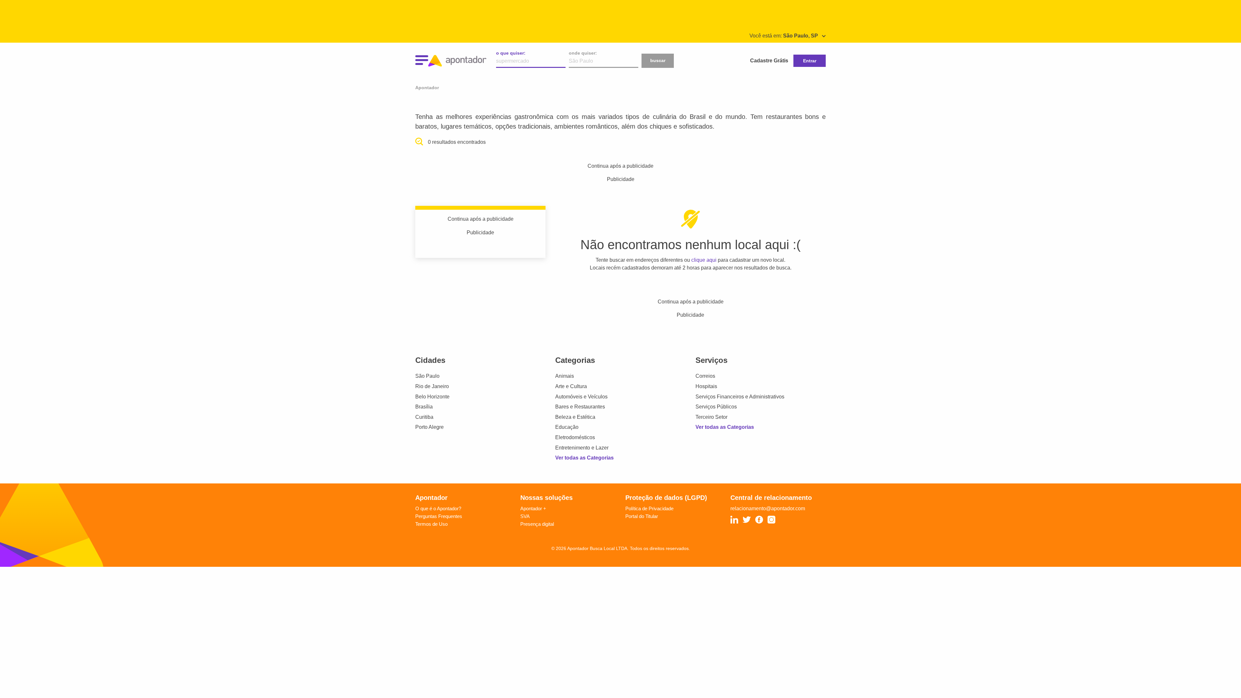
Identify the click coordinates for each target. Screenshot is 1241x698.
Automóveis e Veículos (581, 396)
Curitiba (424, 417)
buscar (657, 60)
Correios (705, 376)
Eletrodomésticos (575, 437)
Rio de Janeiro (432, 386)
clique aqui (703, 260)
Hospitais (706, 386)
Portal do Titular (641, 516)
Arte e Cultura (571, 386)
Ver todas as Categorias (584, 457)
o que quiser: (510, 53)
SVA (525, 516)
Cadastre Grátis (769, 60)
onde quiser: (583, 53)
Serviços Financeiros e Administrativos (739, 396)
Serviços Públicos (716, 406)
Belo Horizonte (432, 396)
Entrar (809, 60)
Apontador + (533, 508)
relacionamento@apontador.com (767, 508)
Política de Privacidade (649, 508)
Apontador (427, 87)
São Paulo (427, 376)
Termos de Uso (431, 524)
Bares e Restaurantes (580, 406)
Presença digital (537, 524)
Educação (566, 427)
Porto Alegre (429, 427)
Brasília (424, 406)
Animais (564, 376)
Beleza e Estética (575, 417)
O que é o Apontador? (438, 508)
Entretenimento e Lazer (582, 447)
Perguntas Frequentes (438, 516)
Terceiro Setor (711, 417)
